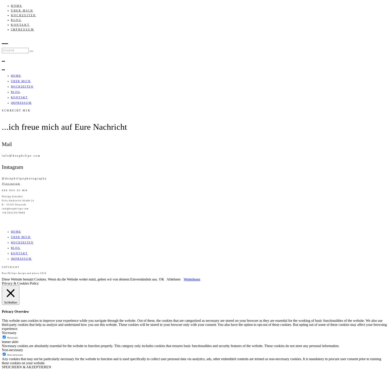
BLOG (16, 20)
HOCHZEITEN (23, 15)
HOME (16, 5)
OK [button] (161, 279)
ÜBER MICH (22, 10)
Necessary (12, 337)
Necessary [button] (9, 333)
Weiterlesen (192, 279)
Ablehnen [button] (174, 279)
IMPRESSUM (22, 29)
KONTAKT (20, 24)
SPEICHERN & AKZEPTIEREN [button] (26, 367)
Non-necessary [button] (12, 350)
